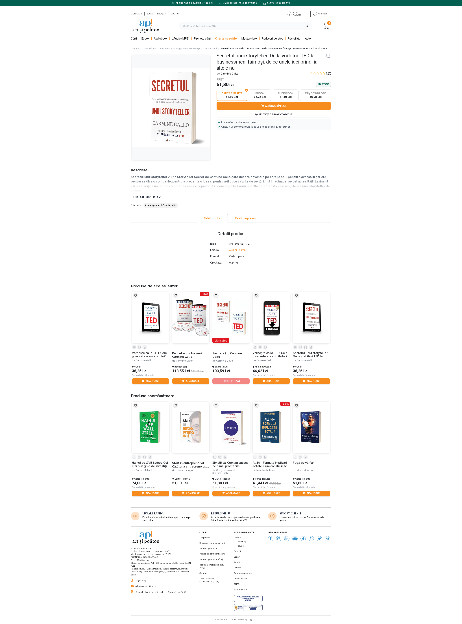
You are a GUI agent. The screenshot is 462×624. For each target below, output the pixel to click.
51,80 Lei (180, 483)
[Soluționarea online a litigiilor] (248, 598)
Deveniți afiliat (240, 578)
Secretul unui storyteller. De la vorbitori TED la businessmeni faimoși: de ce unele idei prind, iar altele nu (310, 354)
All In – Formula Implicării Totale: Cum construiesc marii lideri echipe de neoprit (270, 464)
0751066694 (141, 580)
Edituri (237, 557)
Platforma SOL (240, 589)
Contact (237, 567)
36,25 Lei (139, 371)
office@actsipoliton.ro (146, 586)
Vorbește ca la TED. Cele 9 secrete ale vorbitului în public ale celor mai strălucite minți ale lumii (271, 354)
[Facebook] (270, 538)
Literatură (241, 541)
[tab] (212, 218)
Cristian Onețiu (184, 470)
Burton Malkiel (144, 470)
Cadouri (237, 537)
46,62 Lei (260, 371)
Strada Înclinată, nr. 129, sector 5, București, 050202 (161, 592)
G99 (250, 619)
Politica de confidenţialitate (212, 554)
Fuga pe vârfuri (304, 462)
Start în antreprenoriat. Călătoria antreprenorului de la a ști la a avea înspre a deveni (190, 464)
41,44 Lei (260, 483)
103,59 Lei (221, 371)
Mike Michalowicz (266, 470)
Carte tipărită (210, 48)
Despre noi (204, 537)
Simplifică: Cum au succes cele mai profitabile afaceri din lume (230, 464)
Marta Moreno (305, 470)
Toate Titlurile (149, 48)
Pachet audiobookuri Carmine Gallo (187, 355)
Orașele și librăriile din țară (212, 543)
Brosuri (237, 551)
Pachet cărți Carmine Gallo (227, 355)
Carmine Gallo (229, 73)
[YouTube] (295, 538)
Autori (237, 562)
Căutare (135, 48)
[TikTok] (303, 538)
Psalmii (240, 546)
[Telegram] (327, 538)
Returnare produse (243, 573)
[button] (307, 26)
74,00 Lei (139, 483)
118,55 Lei (181, 371)
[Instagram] (278, 538)
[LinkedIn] (286, 538)
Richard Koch (220, 473)
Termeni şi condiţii (208, 548)
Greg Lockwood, (225, 470)
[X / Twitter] (319, 538)
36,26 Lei (300, 371)
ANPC (236, 584)
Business (165, 48)
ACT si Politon (237, 250)
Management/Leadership (186, 48)
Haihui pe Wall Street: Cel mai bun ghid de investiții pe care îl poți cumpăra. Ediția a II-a (150, 464)
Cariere (202, 573)
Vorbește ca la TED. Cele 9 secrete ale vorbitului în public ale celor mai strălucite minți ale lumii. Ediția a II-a (150, 354)
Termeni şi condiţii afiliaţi (211, 559)
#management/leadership (160, 205)
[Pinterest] (311, 538)
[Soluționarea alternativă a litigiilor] (248, 607)
